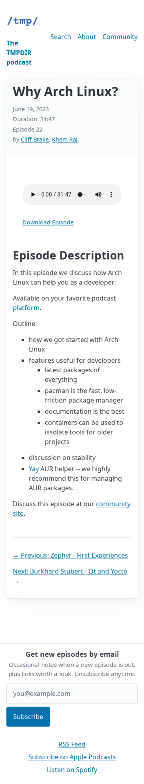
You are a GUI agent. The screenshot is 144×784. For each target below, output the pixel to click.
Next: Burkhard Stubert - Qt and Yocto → (70, 576)
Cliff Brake (35, 139)
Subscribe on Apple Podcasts (72, 757)
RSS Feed (72, 744)
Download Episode (48, 222)
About (87, 36)
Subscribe (28, 716)
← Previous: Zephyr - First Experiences (70, 555)
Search (60, 36)
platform (26, 307)
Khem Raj (65, 139)
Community (120, 36)
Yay (34, 468)
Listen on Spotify (72, 769)
